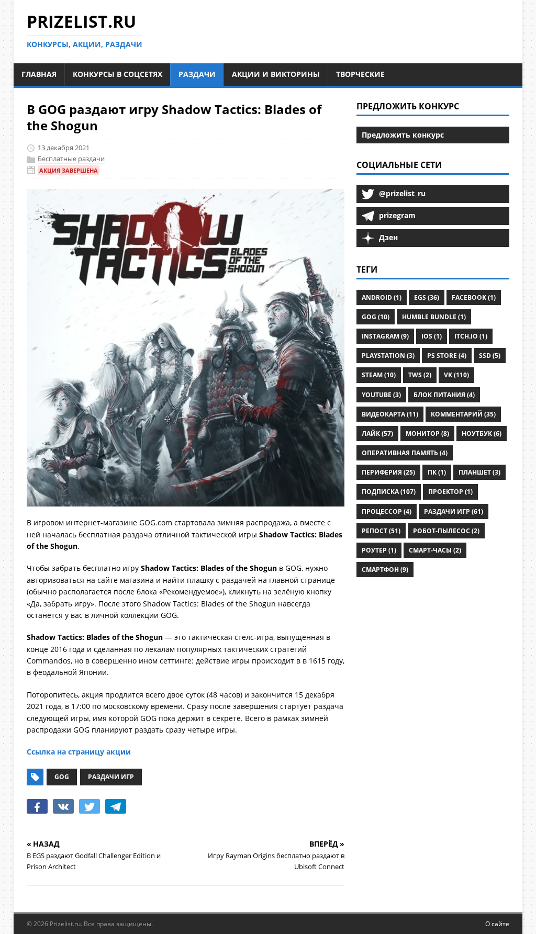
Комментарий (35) (463, 414)
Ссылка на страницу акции (79, 752)
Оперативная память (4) (405, 452)
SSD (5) (489, 355)
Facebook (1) (474, 297)
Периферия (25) (388, 472)
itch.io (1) (470, 336)
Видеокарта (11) (390, 414)
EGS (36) (426, 297)
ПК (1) (437, 472)
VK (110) (456, 374)
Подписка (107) (389, 491)
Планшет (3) (479, 472)
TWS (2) (419, 374)
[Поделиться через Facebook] (37, 806)
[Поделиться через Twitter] (89, 806)
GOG (61, 776)
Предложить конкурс (403, 135)
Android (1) (381, 297)
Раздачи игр (111, 776)
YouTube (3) (381, 394)
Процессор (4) (386, 511)
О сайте (497, 923)
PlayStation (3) (388, 355)
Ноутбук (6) (481, 433)
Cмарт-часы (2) (435, 550)
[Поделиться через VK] (63, 806)
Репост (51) (381, 530)
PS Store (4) (446, 355)
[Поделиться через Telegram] (115, 806)
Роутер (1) (379, 550)
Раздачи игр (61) (453, 511)
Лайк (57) (377, 433)
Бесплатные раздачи (71, 158)
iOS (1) (431, 336)
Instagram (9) (385, 336)
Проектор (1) (450, 491)
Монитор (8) (427, 433)
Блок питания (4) (444, 394)
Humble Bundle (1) (434, 316)
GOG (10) (375, 316)
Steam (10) (379, 374)
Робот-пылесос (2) (446, 530)
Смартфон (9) (385, 569)
